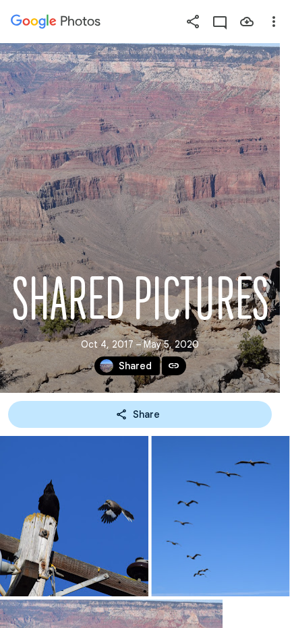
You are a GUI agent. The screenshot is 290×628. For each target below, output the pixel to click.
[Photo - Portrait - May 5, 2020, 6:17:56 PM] (74, 516)
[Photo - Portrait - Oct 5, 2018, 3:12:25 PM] (220, 516)
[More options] (273, 21)
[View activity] (219, 21)
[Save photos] (246, 21)
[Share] (192, 21)
